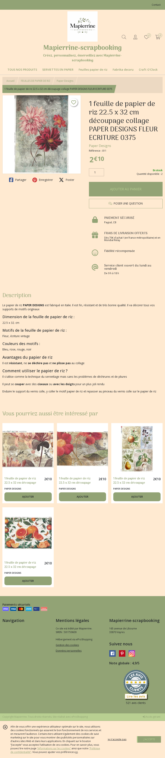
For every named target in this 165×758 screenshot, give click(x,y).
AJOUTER (28, 496)
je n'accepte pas (117, 739)
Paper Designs (65, 81)
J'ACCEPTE (149, 739)
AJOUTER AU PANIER (125, 189)
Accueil (10, 81)
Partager (20, 180)
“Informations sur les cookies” (54, 748)
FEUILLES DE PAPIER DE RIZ (35, 81)
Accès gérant (152, 716)
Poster (69, 180)
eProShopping (79, 716)
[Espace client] (135, 37)
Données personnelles (68, 650)
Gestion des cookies (67, 645)
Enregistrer (45, 180)
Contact (156, 4)
